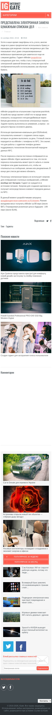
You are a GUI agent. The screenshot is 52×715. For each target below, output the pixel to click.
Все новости (43, 27)
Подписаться (42, 668)
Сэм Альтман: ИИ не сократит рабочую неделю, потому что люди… (35, 570)
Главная (7, 32)
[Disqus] (26, 407)
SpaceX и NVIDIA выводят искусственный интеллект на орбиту (35, 630)
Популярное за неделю (26, 557)
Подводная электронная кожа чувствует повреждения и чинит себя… (35, 600)
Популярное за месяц (26, 562)
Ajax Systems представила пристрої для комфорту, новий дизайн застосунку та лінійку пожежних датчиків (23, 275)
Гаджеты (9, 226)
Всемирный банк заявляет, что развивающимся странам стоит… (35, 585)
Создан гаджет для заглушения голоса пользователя (24, 355)
